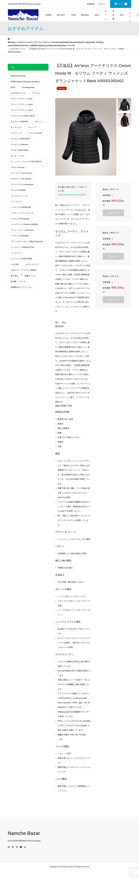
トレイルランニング (19, 196)
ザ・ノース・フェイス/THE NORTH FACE (26, 162)
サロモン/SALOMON (19, 150)
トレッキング (16, 201)
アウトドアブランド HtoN (22, 104)
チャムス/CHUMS (18, 190)
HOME (48, 15)
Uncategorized (28, 87)
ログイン (102, 4)
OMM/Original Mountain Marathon (25, 81)
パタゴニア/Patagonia (20, 219)
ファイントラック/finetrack (22, 230)
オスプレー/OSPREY (19, 121)
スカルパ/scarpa (18, 167)
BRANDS (85, 15)
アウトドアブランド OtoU (22, 110)
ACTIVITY (61, 15)
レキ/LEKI (15, 264)
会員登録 (90, 4)
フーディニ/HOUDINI (20, 236)
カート (122, 4)
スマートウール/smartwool (22, 184)
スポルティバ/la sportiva (21, 179)
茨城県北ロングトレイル (21, 287)
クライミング (16, 133)
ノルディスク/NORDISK (21, 207)
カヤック (38, 121)
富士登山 (14, 276)
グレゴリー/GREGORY (20, 139)
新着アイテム (30, 276)
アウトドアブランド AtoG (22, 99)
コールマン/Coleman (19, 144)
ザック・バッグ (17, 156)
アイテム (36, 93)
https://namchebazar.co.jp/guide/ (72, 194)
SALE (96, 15)
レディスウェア (32, 264)
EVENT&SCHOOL (18, 76)
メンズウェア (16, 253)
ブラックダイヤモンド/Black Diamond (27, 241)
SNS (122, 15)
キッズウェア (16, 127)
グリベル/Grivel (35, 133)
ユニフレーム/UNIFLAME (21, 259)
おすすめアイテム (18, 93)
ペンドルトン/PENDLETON (22, 247)
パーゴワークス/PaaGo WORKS (24, 224)
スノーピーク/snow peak (21, 173)
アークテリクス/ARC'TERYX (23, 116)
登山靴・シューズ (18, 281)
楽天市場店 (113, 15)
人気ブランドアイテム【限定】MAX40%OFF (24, 270)
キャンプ (32, 127)
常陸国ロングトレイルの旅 (130, 15)
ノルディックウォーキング (22, 213)
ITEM (73, 15)
